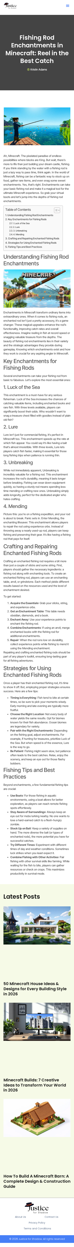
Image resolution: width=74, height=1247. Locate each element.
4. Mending (18, 234)
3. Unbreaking (20, 230)
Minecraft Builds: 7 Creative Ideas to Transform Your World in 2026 (34, 1085)
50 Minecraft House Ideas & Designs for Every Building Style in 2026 (35, 989)
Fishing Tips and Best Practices (25, 246)
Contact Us (51, 1217)
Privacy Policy (37, 1222)
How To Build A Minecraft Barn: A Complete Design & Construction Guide (37, 1181)
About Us (20, 1217)
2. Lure (16, 227)
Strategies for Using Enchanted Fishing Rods (32, 242)
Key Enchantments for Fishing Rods (27, 219)
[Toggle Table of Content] (55, 210)
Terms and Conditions (37, 1228)
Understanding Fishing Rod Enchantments (30, 215)
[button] (67, 5)
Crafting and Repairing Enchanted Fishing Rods (33, 238)
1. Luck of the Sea (21, 223)
